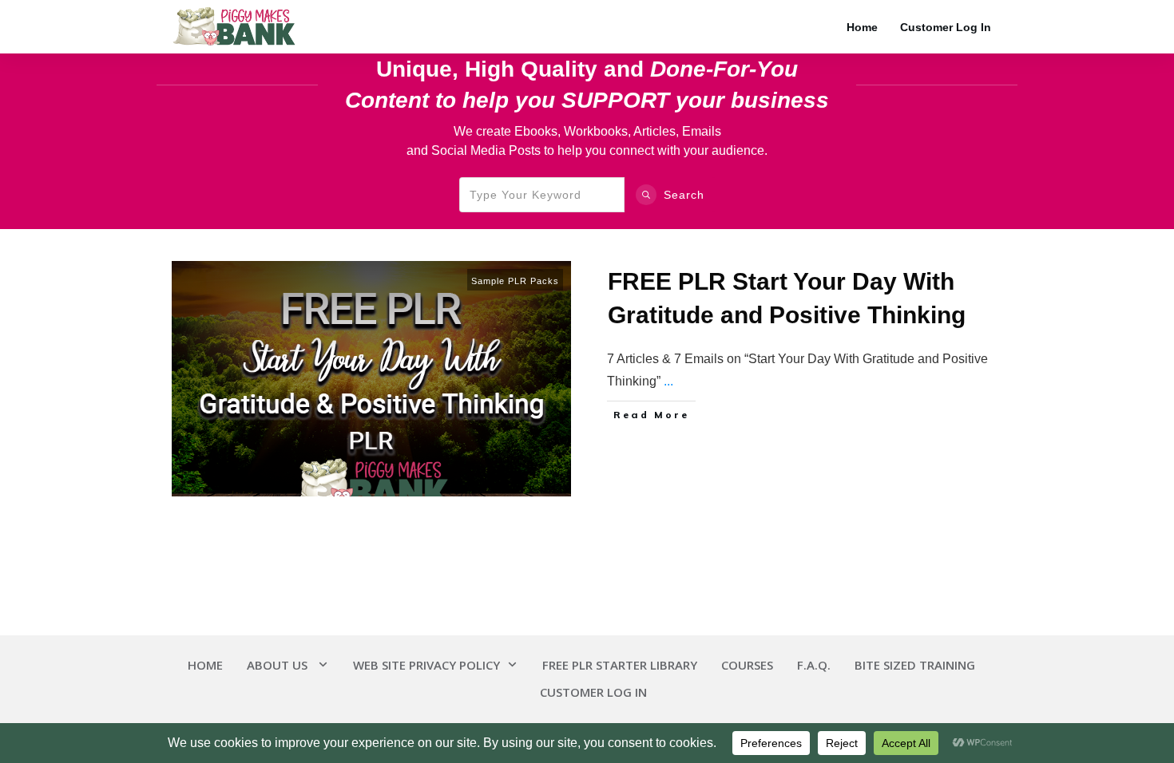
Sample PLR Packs (515, 281)
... (668, 381)
